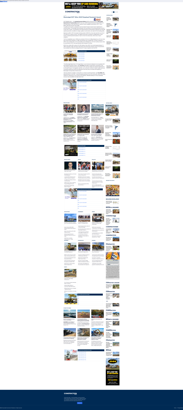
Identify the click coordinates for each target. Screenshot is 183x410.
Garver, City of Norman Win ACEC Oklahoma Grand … (70, 232)
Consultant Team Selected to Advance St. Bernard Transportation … (98, 178)
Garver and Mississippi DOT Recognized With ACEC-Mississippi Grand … (98, 186)
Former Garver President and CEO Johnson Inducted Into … (84, 175)
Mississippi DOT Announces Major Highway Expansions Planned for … (98, 171)
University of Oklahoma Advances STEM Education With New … (83, 255)
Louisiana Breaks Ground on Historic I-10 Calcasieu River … (83, 223)
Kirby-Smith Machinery (82, 82)
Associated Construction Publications (9, 407)
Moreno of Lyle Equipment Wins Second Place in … (83, 184)
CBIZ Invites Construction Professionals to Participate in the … (98, 228)
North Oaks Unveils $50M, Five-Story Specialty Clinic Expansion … (84, 264)
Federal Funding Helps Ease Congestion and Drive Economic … (98, 175)
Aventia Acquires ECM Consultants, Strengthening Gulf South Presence (98, 255)
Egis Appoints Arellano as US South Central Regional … (70, 175)
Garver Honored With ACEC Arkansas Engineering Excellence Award (70, 228)
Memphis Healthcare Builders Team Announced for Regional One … (84, 252)
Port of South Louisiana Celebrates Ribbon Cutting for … (70, 283)
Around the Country (110, 180)
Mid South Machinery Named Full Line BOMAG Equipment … (69, 252)
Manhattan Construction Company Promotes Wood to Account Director (84, 177)
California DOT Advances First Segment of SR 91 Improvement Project (109, 211)
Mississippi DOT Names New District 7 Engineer (69, 186)
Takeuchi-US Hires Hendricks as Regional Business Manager (83, 171)
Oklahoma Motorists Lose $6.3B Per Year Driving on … (98, 231)
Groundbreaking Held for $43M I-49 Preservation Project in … (84, 230)
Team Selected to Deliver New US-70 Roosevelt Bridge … (84, 227)
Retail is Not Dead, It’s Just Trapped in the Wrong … (109, 202)
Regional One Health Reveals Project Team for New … (83, 258)
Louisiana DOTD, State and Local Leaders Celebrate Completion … (69, 177)
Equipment (66, 240)
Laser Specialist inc (82, 352)
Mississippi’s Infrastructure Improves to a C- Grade (96, 236)
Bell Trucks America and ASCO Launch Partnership (97, 252)
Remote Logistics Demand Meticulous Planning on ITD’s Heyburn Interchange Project (109, 324)
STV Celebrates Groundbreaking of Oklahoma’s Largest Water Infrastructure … (70, 278)
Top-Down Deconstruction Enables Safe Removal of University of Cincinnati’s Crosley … (108, 221)
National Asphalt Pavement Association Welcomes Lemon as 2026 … (69, 235)
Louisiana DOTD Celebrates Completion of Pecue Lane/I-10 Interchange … (83, 235)
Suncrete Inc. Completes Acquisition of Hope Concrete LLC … (98, 258)
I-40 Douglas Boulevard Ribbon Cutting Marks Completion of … (83, 232)
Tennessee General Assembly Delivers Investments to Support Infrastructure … (97, 182)
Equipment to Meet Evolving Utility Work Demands (108, 154)
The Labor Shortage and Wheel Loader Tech (108, 120)
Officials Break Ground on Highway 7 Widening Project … (70, 289)
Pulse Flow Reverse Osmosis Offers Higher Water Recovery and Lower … (109, 305)
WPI (78, 87)
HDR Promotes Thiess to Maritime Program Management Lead (70, 183)
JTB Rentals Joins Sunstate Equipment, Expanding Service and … (98, 264)
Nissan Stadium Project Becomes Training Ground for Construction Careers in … (109, 248)
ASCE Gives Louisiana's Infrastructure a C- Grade (68, 239)
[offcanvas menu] (117, 12)
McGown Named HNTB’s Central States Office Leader (69, 171)
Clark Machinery (81, 53)
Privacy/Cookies (180, 407)
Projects (94, 159)
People (79, 159)
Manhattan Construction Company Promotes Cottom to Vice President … (84, 180)
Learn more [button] (27, 0)
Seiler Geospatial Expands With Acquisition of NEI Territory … (97, 261)
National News (110, 15)
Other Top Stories (67, 308)
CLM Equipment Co (81, 147)
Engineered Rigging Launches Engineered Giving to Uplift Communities (97, 223)
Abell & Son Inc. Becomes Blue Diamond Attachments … (69, 264)
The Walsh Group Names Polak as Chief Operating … (70, 180)
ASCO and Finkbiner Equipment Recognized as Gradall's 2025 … (69, 261)
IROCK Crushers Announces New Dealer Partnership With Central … (70, 255)
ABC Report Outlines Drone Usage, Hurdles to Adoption (109, 126)
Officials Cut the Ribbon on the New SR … (70, 292)
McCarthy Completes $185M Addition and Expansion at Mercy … (84, 261)
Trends (93, 211)
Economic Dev (81, 240)
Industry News (67, 102)
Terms (175, 407)
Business (93, 240)
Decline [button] (1, 1)
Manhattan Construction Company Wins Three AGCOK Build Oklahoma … (70, 223)
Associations (67, 211)
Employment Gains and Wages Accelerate (109, 42)
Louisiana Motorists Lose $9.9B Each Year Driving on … (97, 234)
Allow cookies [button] (5, 1)
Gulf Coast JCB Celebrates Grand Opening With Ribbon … (70, 258)
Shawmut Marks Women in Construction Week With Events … (70, 286)
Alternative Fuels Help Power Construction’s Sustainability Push (109, 31)
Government (80, 211)
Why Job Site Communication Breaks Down (109, 66)
